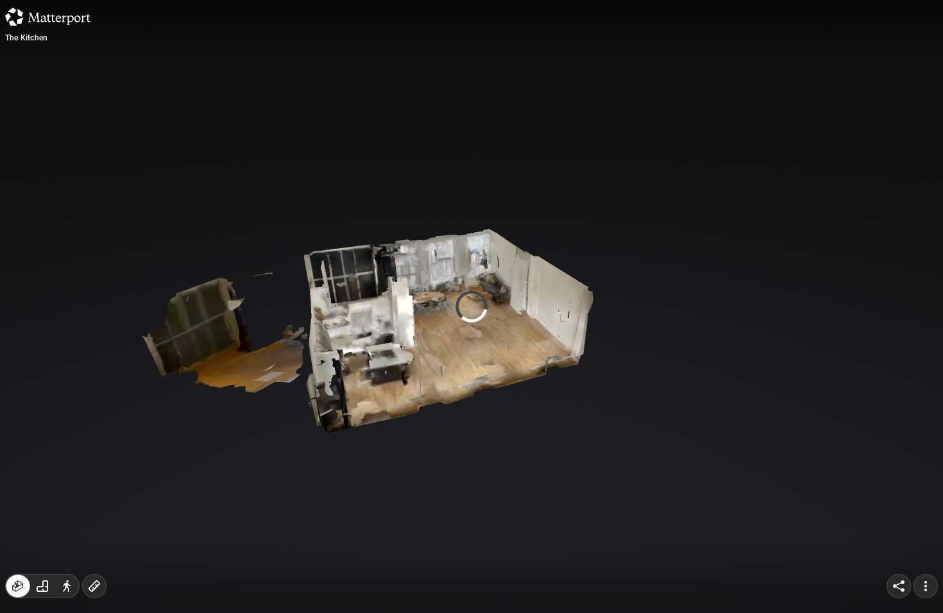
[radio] (18, 586)
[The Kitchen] (471, 306)
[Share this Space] (899, 586)
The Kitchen (26, 37)
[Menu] (925, 586)
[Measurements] (94, 586)
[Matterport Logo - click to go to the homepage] (48, 16)
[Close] (580, 111)
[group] (42, 586)
